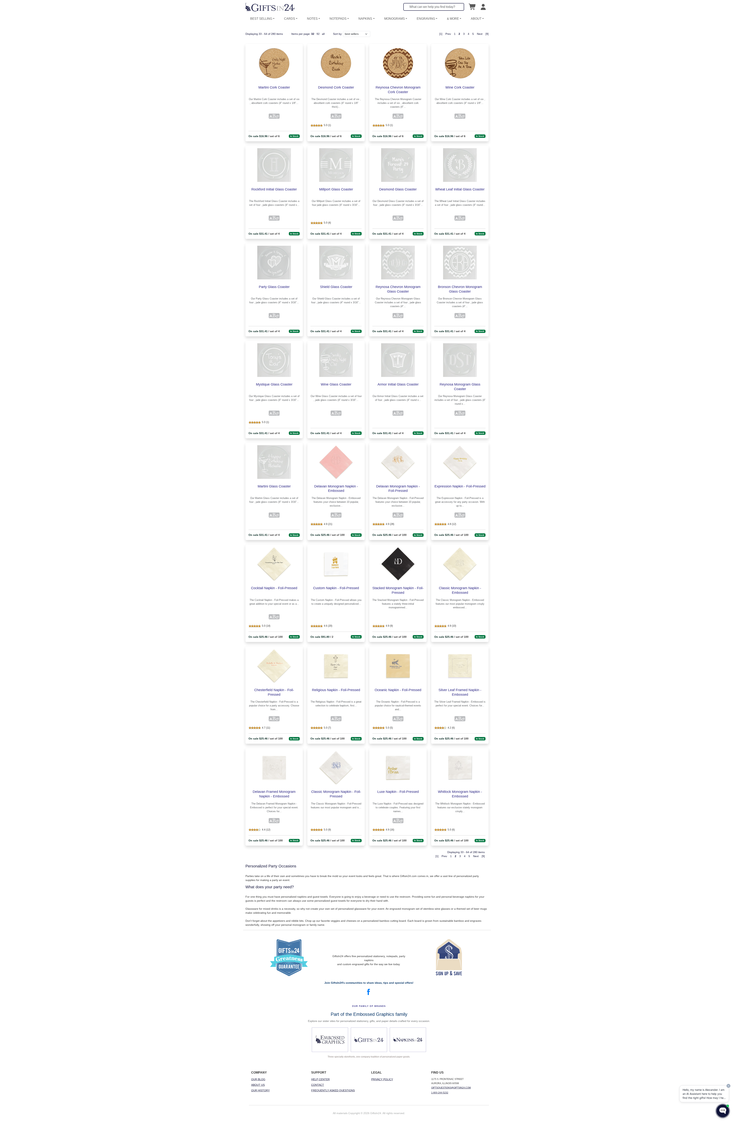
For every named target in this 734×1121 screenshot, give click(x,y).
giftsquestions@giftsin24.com (451, 1087)
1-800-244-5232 (439, 1092)
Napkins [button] (365, 18)
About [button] (476, 18)
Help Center (320, 1079)
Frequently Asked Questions (333, 1090)
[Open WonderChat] (722, 1111)
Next (479, 33)
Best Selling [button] (261, 18)
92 (318, 33)
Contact (317, 1084)
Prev (448, 33)
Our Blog (258, 1079)
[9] (487, 33)
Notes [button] (312, 18)
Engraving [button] (426, 18)
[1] (440, 33)
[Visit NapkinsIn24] (408, 1039)
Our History (260, 1090)
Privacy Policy (382, 1079)
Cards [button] (289, 18)
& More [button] (453, 18)
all (323, 33)
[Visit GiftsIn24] (369, 1039)
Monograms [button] (394, 18)
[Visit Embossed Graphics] (330, 1039)
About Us (258, 1084)
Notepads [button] (338, 18)
